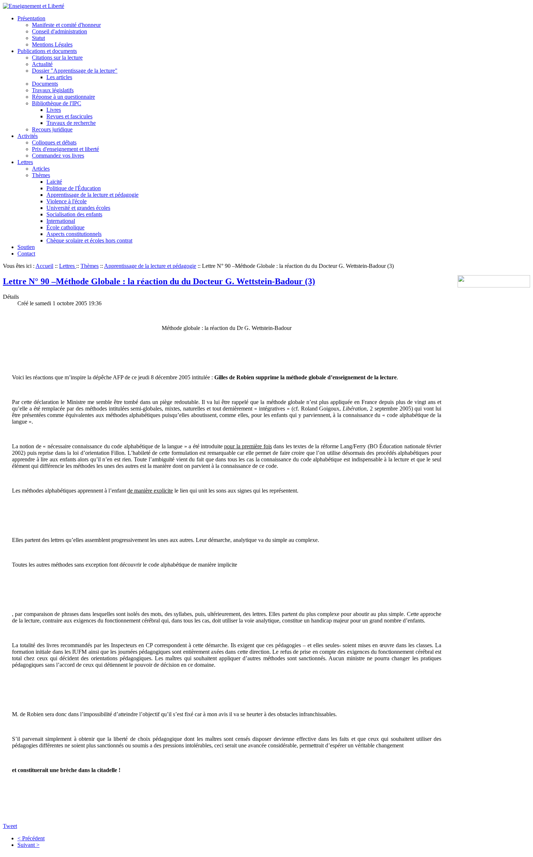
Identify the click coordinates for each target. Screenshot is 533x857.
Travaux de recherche (71, 123)
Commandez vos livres (58, 155)
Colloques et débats (54, 142)
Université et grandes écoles (78, 208)
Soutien (26, 247)
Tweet (10, 826)
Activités (27, 136)
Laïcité (54, 182)
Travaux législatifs (53, 90)
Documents (45, 84)
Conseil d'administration (59, 31)
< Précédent (31, 838)
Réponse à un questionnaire (63, 97)
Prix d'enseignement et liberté (65, 149)
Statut (38, 38)
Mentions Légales (52, 44)
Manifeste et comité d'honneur (66, 25)
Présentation (31, 18)
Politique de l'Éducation (73, 188)
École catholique (65, 227)
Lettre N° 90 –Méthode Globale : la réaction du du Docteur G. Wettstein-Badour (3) (159, 281)
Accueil (44, 266)
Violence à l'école (66, 201)
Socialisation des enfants (74, 214)
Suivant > (28, 845)
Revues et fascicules (69, 116)
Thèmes (41, 175)
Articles (41, 169)
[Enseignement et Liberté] (33, 6)
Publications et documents (47, 51)
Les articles (59, 77)
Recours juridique (52, 129)
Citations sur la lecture (57, 57)
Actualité (42, 64)
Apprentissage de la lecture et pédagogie (92, 195)
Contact (26, 253)
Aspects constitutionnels (74, 234)
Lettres (25, 162)
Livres (53, 110)
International (60, 221)
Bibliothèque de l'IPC (56, 103)
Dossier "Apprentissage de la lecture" (74, 71)
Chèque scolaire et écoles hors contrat (89, 240)
